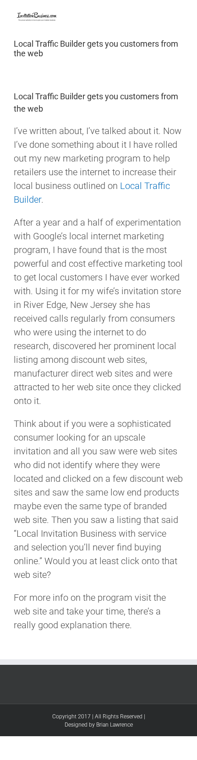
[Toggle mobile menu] (179, 14)
